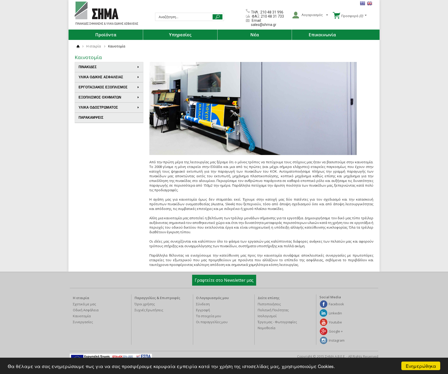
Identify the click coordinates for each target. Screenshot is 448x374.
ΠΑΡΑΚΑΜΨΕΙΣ (91, 117)
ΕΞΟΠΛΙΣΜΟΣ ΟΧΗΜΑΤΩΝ (100, 97)
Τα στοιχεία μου (208, 316)
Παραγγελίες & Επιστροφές (157, 297)
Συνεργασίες (83, 322)
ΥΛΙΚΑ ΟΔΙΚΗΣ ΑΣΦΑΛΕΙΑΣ (101, 77)
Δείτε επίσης (268, 297)
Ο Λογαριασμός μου (212, 297)
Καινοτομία (82, 316)
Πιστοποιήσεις (269, 304)
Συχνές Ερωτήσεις (149, 310)
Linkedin (335, 313)
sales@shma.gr (263, 25)
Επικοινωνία (322, 35)
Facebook (336, 304)
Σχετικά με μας (84, 304)
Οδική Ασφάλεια (86, 310)
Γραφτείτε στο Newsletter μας (224, 280)
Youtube (335, 322)
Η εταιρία (93, 46)
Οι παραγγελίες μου (212, 322)
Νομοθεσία (266, 328)
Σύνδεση (203, 304)
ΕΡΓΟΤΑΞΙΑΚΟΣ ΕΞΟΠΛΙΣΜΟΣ (103, 87)
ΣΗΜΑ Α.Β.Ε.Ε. (106, 13)
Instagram (337, 340)
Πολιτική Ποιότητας (273, 310)
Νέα (254, 35)
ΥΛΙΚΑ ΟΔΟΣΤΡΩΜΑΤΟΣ (98, 107)
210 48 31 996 (271, 12)
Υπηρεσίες (180, 35)
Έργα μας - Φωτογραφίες (277, 322)
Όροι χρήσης (145, 304)
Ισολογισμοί (267, 316)
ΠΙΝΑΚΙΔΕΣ (88, 67)
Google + (336, 331)
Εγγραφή (203, 310)
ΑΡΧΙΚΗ (78, 46)
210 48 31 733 (272, 16)
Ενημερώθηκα (421, 366)
